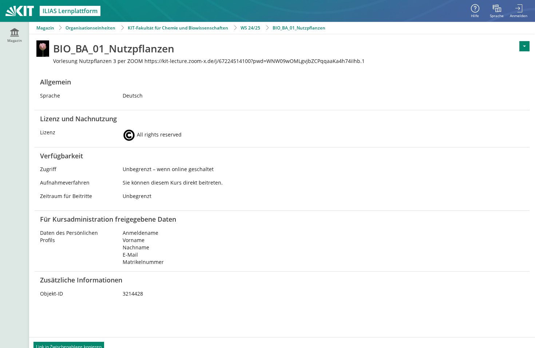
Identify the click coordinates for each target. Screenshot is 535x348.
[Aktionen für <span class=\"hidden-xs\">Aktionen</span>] (524, 46)
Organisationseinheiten (90, 28)
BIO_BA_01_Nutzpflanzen (299, 28)
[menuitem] (497, 11)
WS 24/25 (250, 28)
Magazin (45, 28)
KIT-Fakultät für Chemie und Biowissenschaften (178, 28)
